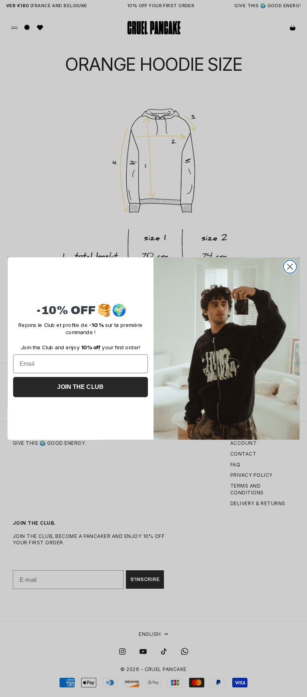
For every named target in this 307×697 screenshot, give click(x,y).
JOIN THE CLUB (80, 387)
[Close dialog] (290, 266)
